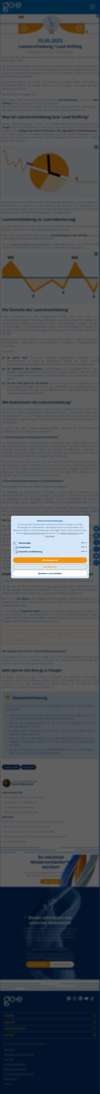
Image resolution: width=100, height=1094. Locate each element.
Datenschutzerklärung (69, 533)
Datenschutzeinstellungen (34, 533)
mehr (83, 543)
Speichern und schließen (50, 573)
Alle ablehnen (50, 566)
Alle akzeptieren (50, 560)
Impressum (50, 536)
